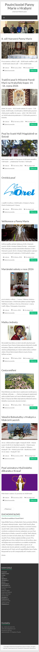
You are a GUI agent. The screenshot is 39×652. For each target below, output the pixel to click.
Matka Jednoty (10, 328)
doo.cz (3, 588)
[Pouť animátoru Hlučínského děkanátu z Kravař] (19, 481)
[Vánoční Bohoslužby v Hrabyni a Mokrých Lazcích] (19, 430)
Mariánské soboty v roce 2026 (18, 275)
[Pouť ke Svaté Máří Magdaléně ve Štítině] (19, 147)
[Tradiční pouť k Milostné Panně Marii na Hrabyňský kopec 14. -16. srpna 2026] (19, 96)
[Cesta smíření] (19, 380)
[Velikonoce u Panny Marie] (19, 231)
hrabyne (6, 74)
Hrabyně (4, 578)
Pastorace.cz (5, 605)
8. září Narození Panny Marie (17, 44)
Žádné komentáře (9, 76)
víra (3, 583)
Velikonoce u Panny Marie (15, 227)
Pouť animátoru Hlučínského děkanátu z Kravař (17, 475)
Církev (3, 581)
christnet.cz (5, 586)
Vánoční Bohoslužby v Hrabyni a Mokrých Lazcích (19, 424)
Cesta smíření (9, 376)
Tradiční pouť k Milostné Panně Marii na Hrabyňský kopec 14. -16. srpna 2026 (18, 88)
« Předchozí (7, 515)
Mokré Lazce (5, 579)
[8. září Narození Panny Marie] (19, 49)
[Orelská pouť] (19, 188)
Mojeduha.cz (5, 610)
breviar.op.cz (5, 589)
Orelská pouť (8, 183)
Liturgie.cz (5, 603)
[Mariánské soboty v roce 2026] (19, 279)
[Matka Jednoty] (19, 332)
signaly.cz (4, 584)
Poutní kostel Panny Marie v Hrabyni (19, 6)
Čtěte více (33, 76)
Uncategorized (29, 74)
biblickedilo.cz (6, 591)
